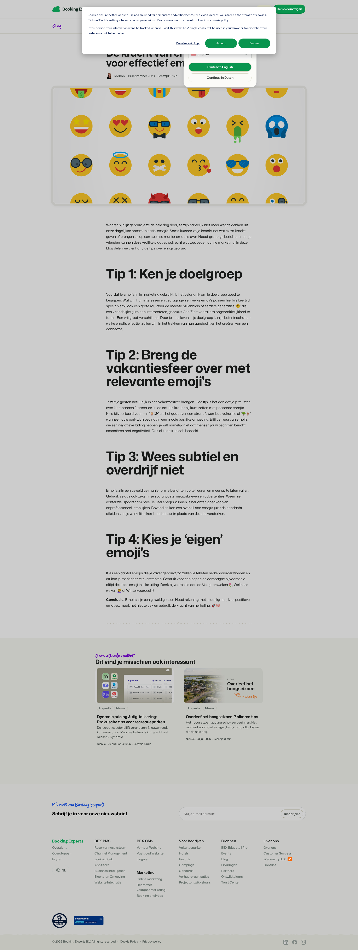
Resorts (185, 859)
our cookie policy (217, 20)
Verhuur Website (149, 847)
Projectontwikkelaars (195, 882)
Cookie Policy (129, 941)
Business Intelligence (109, 871)
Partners (227, 871)
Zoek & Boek (103, 859)
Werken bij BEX (275, 859)
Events (226, 853)
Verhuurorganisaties (194, 876)
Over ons (270, 847)
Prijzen (57, 859)
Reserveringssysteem (110, 847)
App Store (101, 865)
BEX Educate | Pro (234, 847)
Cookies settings (188, 43)
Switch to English (220, 67)
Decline (254, 43)
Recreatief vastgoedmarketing (151, 887)
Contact (270, 865)
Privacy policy (151, 941)
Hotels (184, 853)
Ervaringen (229, 865)
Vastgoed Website (150, 853)
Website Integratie (107, 882)
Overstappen (61, 853)
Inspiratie (105, 708)
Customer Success (278, 853)
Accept (221, 43)
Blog (224, 859)
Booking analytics (150, 895)
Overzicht (59, 847)
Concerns (186, 871)
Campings (186, 865)
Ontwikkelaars (232, 876)
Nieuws (121, 708)
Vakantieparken (190, 847)
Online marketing (149, 879)
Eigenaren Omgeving (109, 876)
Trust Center (230, 882)
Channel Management (110, 853)
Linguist (143, 859)
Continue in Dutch (220, 77)
